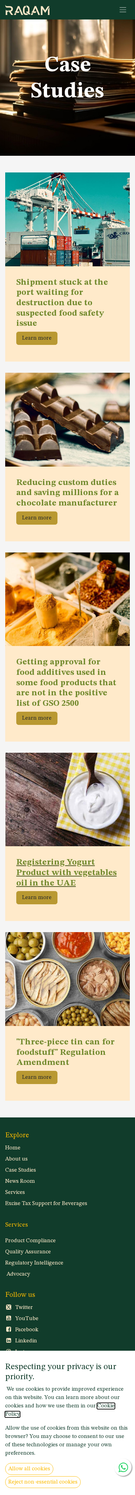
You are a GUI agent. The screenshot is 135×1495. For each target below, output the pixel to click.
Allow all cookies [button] (29, 1469)
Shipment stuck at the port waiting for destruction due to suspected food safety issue (62, 303)
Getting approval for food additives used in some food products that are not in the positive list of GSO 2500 (66, 683)
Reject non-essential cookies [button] (43, 1482)
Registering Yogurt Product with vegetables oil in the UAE (66, 872)
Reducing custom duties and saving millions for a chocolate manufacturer (67, 493)
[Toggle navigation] (123, 10)
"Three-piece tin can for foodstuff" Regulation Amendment (65, 1052)
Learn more (37, 338)
